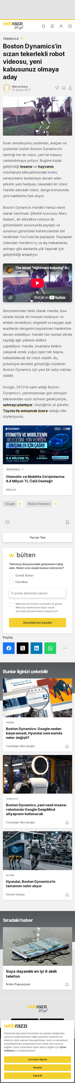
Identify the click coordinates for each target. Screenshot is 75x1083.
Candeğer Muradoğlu (20, 746)
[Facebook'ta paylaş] (10, 648)
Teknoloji (10, 38)
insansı (26, 166)
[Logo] (13, 25)
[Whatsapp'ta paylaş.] (51, 648)
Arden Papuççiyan (18, 984)
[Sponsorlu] (37, 444)
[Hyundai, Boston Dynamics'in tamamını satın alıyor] (37, 850)
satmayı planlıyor (18, 405)
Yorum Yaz (37, 537)
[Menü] (70, 27)
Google (10, 503)
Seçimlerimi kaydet (37, 623)
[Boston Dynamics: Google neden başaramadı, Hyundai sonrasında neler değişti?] (37, 698)
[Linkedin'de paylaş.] (37, 648)
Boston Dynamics (39, 503)
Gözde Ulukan (15, 894)
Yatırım (10, 875)
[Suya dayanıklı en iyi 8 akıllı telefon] (37, 946)
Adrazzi (11, 489)
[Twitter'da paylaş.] (24, 648)
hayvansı (46, 166)
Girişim (10, 722)
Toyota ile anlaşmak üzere (25, 411)
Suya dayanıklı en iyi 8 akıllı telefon (31, 974)
